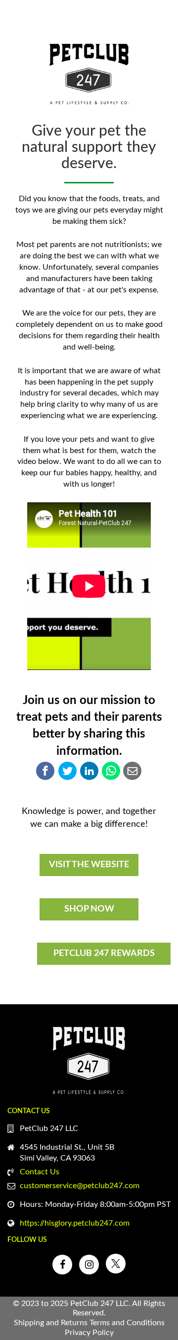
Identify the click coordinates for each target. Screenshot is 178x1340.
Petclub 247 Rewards (104, 953)
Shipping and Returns (51, 1323)
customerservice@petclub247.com (79, 1186)
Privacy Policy (89, 1333)
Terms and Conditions (127, 1323)
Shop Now (89, 909)
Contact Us (39, 1172)
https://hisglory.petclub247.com (75, 1223)
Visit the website (89, 864)
